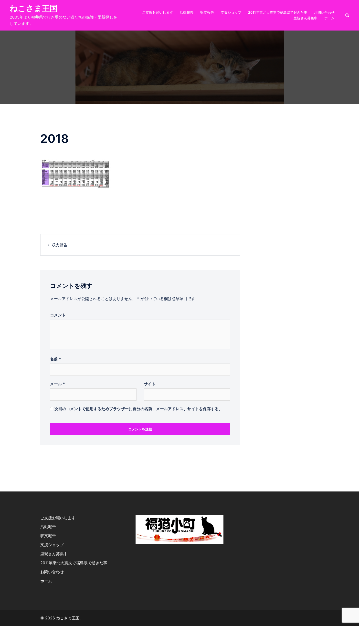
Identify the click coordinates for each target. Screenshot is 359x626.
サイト (150, 383)
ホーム (329, 18)
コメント (58, 315)
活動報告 (186, 12)
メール (57, 383)
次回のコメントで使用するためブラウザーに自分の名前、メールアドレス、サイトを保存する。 (138, 408)
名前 (55, 358)
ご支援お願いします (157, 12)
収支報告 (207, 12)
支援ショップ (231, 12)
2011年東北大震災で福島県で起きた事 (277, 12)
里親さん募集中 (305, 18)
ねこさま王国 (34, 8)
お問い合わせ (324, 12)
